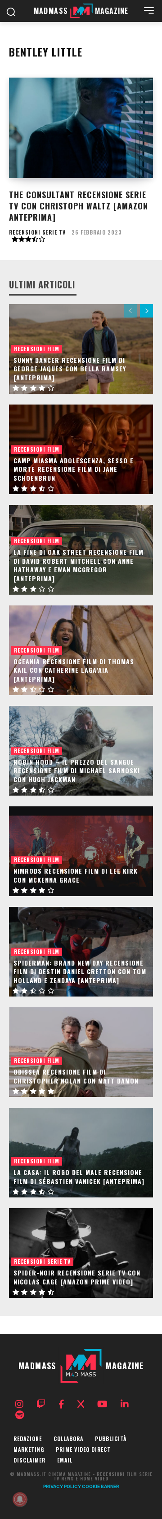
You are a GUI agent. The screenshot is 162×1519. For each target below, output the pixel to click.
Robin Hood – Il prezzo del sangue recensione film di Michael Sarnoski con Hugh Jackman (77, 770)
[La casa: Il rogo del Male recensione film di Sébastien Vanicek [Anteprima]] (81, 1152)
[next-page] (146, 311)
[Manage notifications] (20, 1499)
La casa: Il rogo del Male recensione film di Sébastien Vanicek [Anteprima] (79, 1176)
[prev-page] (130, 311)
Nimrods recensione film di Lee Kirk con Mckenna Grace (76, 875)
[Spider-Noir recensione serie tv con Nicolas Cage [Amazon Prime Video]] (81, 1253)
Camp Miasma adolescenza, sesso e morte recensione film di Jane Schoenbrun (74, 469)
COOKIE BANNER (100, 1486)
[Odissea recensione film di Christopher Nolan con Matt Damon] (81, 1052)
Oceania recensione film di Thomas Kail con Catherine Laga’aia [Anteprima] (74, 670)
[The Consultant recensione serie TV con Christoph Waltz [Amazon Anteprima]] (81, 128)
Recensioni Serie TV (37, 232)
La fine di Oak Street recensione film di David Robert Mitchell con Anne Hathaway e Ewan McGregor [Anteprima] (79, 565)
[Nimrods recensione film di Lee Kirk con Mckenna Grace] (81, 851)
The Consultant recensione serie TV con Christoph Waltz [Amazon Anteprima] (78, 206)
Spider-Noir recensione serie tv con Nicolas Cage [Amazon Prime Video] (77, 1277)
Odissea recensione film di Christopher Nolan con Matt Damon (76, 1076)
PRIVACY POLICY (62, 1486)
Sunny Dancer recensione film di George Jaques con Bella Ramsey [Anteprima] (70, 368)
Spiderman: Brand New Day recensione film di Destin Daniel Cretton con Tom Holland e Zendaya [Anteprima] (80, 971)
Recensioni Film (36, 349)
